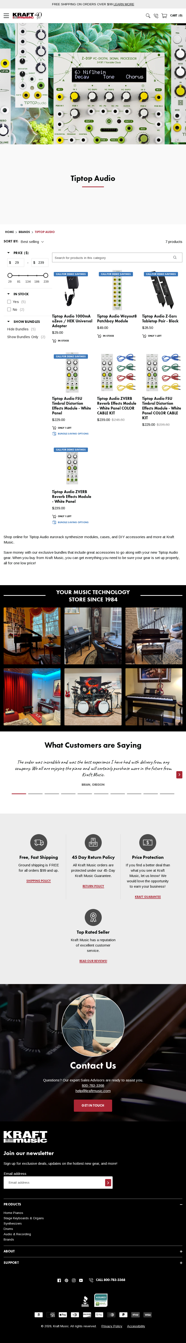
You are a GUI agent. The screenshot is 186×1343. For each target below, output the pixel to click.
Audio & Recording (17, 1234)
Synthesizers (13, 1223)
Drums (8, 1229)
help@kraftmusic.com (93, 1091)
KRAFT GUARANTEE (148, 897)
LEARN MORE (124, 4)
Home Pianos (13, 1213)
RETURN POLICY (93, 886)
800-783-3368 (93, 1085)
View (80, 301)
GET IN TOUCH (93, 1105)
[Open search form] (148, 15)
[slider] (10, 275)
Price (21, 253)
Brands (9, 1239)
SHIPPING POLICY (38, 881)
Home (9, 232)
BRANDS (24, 232)
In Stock (21, 294)
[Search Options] (175, 257)
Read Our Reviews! (93, 961)
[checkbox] (26, 301)
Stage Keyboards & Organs (24, 1218)
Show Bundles (27, 322)
